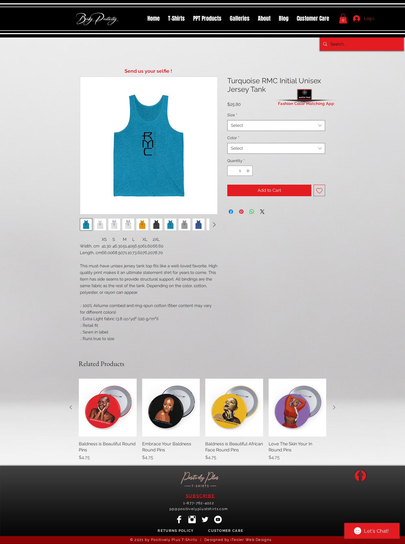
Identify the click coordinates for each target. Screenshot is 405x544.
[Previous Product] (71, 408)
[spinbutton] (240, 171)
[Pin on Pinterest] (241, 212)
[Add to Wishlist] (319, 191)
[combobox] (276, 126)
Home (86, 57)
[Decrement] (231, 171)
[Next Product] (334, 408)
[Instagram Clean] (192, 520)
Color (233, 138)
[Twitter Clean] (205, 520)
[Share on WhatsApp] (252, 212)
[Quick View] (108, 408)
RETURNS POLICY (176, 531)
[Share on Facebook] (231, 212)
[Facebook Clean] (179, 520)
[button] (207, 18)
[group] (202, 420)
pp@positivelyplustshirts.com (198, 509)
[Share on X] (262, 212)
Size (232, 115)
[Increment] (248, 171)
